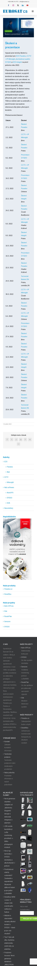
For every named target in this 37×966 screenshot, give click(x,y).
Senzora (7, 621)
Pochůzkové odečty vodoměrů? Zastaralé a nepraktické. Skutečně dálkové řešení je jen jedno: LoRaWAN (9, 881)
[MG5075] (30, 800)
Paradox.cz (8, 589)
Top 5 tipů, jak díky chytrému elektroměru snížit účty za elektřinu (9, 943)
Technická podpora (7, 755)
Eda (5, 611)
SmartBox (7, 594)
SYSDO (9, 498)
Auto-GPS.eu (8, 606)
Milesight (10, 482)
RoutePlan (8, 616)
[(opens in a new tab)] (30, 806)
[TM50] (30, 877)
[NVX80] (23, 800)
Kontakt (7, 742)
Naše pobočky (9, 773)
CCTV (6, 477)
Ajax (8, 472)
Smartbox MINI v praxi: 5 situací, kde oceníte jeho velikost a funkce (9, 904)
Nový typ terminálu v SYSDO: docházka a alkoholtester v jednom (9, 858)
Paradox (10, 467)
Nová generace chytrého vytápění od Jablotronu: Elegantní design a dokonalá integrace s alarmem (9, 811)
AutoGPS (10, 493)
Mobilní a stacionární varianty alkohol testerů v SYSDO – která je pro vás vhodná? (9, 925)
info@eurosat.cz (24, 1)
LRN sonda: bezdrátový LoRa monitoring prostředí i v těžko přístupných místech (8, 836)
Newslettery (8, 508)
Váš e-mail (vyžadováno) (25, 908)
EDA (8, 503)
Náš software (9, 487)
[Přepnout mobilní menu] (33, 11)
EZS (5, 462)
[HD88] (23, 806)
